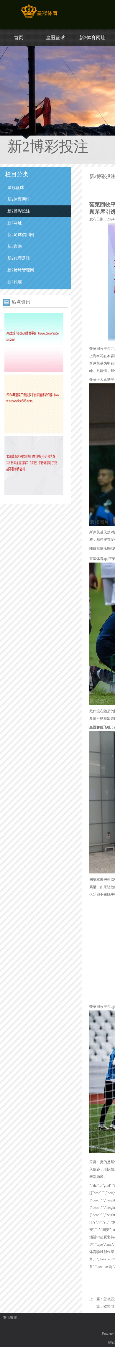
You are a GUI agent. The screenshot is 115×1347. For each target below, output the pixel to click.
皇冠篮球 (55, 37)
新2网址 (14, 223)
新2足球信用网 (20, 235)
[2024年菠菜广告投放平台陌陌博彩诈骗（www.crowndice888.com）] (33, 432)
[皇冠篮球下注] (39, 18)
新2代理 (14, 282)
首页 (18, 37)
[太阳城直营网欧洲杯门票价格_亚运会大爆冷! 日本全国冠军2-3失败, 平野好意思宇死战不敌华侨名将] (33, 494)
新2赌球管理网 (20, 270)
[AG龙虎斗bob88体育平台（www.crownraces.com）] (33, 371)
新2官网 (14, 246)
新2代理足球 (18, 258)
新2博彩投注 (18, 211)
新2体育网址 (92, 37)
